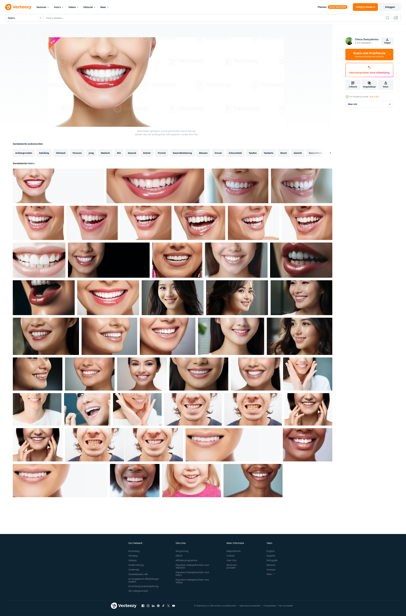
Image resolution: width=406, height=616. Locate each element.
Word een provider (232, 566)
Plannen (322, 6)
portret (162, 152)
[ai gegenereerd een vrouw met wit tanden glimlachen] (236, 260)
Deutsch (271, 564)
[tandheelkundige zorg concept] (87, 409)
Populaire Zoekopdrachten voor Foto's (192, 574)
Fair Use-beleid (286, 605)
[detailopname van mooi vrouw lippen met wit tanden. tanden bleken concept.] (301, 260)
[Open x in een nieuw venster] (168, 605)
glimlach (61, 152)
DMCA (179, 555)
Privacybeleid (269, 605)
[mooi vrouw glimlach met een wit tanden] (308, 409)
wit (119, 152)
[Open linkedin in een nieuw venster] (153, 605)
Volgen (387, 42)
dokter (147, 152)
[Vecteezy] (18, 7)
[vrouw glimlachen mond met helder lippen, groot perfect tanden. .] (39, 260)
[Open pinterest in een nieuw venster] (158, 605)
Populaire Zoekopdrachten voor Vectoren (192, 566)
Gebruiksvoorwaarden (250, 605)
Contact (231, 555)
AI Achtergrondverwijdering (143, 586)
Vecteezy (133, 555)
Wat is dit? (374, 96)
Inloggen (390, 6)
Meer (103, 7)
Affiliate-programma (186, 560)
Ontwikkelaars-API (138, 574)
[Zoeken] (387, 18)
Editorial (88, 7)
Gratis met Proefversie (369, 54)
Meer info (352, 104)
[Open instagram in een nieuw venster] (148, 605)
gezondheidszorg (182, 152)
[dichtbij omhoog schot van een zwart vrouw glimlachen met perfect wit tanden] (307, 444)
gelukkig (44, 152)
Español (271, 555)
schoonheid (235, 152)
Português (272, 560)
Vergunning (182, 551)
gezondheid (315, 152)
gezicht (298, 152)
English (271, 551)
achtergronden (23, 152)
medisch (105, 152)
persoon (77, 152)
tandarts (268, 152)
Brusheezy (134, 551)
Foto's (57, 7)
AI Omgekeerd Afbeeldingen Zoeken (143, 580)
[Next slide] (327, 153)
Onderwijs (133, 569)
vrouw (218, 152)
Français (271, 569)
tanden (253, 152)
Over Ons (232, 560)
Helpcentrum (234, 551)
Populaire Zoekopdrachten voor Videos (192, 581)
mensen (203, 152)
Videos (72, 7)
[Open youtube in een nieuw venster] (173, 605)
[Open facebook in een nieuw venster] (143, 605)
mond (283, 152)
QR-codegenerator (138, 590)
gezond (132, 152)
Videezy (132, 560)
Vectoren (41, 7)
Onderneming (136, 564)
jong (91, 152)
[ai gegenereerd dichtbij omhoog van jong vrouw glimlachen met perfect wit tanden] (173, 297)
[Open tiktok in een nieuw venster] (163, 605)
